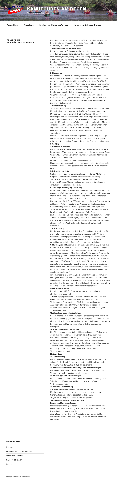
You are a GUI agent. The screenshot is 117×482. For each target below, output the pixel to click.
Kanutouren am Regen (56, 8)
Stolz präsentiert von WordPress (18, 477)
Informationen (28, 25)
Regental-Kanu (12, 25)
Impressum (10, 447)
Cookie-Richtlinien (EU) (14, 460)
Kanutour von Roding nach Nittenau (87, 25)
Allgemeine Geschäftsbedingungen (19, 451)
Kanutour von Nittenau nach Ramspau (53, 25)
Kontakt (9, 464)
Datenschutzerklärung (14, 456)
